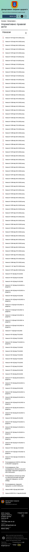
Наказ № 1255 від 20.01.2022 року (15, 205)
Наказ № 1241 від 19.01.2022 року (14, 152)
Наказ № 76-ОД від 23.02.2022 (14, 374)
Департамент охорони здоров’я (14, 9)
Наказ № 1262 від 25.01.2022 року (15, 232)
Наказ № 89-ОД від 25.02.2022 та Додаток (15, 398)
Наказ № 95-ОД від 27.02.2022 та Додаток (15, 422)
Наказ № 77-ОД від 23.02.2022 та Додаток (14, 378)
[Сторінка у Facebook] (18, 16)
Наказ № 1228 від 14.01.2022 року (15, 102)
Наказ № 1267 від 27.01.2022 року (15, 254)
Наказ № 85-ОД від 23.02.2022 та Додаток (15, 392)
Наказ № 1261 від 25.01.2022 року (15, 228)
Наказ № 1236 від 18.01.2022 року (15, 133)
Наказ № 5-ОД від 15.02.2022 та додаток (14, 321)
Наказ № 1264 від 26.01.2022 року (15, 243)
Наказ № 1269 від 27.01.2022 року (15, 262)
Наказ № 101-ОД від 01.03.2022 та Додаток (15, 452)
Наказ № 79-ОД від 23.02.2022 (14, 388)
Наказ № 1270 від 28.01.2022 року (15, 270)
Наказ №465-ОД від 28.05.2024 (14, 489)
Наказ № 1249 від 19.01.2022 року (15, 182)
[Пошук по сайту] (25, 16)
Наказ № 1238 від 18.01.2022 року (15, 140)
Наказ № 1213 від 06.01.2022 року (15, 45)
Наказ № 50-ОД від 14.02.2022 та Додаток (15, 300)
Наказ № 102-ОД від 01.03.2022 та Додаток (15, 457)
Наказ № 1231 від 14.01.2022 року (14, 114)
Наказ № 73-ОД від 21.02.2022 (14, 366)
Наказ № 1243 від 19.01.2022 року (15, 159)
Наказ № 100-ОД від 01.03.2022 (14, 448)
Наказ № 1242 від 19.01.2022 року (15, 155)
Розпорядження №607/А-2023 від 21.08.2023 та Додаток (15, 462)
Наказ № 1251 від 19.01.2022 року (14, 190)
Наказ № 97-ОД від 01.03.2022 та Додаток (14, 433)
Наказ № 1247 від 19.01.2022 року (15, 174)
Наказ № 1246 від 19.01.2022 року (15, 171)
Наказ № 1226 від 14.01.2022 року (15, 95)
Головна (3, 21)
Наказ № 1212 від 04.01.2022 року (15, 41)
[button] (12, 16)
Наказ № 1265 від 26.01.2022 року (15, 247)
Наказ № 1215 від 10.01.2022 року (15, 53)
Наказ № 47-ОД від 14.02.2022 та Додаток (14, 286)
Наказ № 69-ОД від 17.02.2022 (14, 362)
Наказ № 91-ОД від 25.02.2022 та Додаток (14, 408)
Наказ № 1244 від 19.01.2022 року (15, 163)
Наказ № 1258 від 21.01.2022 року (15, 216)
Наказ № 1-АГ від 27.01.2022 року (15, 266)
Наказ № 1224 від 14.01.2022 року (15, 87)
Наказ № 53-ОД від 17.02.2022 (14, 334)
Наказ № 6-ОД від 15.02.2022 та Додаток (14, 326)
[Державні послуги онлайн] (21, 16)
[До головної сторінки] (14, 5)
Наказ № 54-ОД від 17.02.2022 (14, 338)
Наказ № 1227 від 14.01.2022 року (15, 98)
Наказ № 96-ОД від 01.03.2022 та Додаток (15, 427)
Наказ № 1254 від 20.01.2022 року (15, 201)
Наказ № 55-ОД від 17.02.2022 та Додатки (14, 342)
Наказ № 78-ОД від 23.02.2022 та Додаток (15, 383)
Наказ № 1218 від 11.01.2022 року (14, 64)
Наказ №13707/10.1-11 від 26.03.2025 (15, 493)
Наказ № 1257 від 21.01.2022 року (14, 213)
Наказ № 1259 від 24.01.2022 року (15, 220)
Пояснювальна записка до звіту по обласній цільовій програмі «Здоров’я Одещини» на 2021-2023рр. (15, 478)
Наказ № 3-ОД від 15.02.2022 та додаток (14, 310)
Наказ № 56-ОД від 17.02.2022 (14, 347)
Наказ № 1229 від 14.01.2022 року (15, 106)
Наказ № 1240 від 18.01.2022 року (15, 148)
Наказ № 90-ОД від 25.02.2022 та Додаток (15, 403)
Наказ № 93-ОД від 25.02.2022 (14, 418)
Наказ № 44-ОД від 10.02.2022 (14, 277)
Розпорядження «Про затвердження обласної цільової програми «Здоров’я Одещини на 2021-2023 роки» (15, 470)
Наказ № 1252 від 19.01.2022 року (15, 194)
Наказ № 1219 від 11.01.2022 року (14, 68)
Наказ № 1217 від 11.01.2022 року (14, 60)
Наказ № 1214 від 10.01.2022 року (15, 49)
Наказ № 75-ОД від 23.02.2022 (14, 370)
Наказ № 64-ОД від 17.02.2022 (14, 355)
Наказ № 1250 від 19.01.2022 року (15, 186)
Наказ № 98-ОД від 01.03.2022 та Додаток (15, 438)
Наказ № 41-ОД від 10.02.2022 (14, 273)
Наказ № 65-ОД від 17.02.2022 (14, 358)
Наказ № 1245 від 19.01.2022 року (15, 167)
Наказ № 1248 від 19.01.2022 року (15, 178)
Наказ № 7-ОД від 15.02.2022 (13, 330)
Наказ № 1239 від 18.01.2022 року (15, 144)
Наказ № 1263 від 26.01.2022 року (15, 239)
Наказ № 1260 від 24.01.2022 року (15, 224)
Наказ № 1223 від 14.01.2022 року (15, 83)
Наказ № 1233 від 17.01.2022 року (14, 121)
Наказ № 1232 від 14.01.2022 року (15, 117)
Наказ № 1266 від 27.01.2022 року (15, 251)
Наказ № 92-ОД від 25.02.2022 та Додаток (15, 413)
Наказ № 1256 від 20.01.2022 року (15, 209)
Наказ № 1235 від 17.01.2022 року (14, 129)
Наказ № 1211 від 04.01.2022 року (15, 37)
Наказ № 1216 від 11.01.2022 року (14, 56)
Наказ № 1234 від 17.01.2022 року (14, 125)
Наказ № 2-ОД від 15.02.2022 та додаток (14, 305)
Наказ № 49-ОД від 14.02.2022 (14, 295)
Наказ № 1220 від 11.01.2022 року (14, 72)
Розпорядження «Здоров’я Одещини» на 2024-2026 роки (14, 485)
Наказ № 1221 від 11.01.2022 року (14, 75)
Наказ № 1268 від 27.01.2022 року (15, 258)
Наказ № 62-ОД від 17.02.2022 (14, 351)
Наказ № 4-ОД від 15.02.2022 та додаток (14, 315)
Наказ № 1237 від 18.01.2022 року (15, 136)
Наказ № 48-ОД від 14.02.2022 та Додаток (15, 291)
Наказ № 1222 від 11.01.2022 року (14, 79)
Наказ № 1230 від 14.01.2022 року (15, 110)
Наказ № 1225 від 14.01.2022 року (15, 91)
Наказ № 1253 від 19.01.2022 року (15, 197)
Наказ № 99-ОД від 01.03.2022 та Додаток (15, 443)
